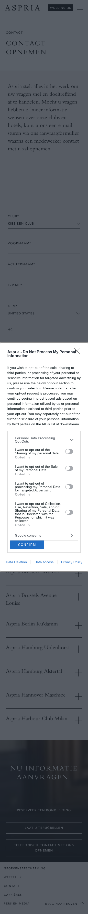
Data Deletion (16, 562)
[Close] (78, 352)
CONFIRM (27, 545)
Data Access (44, 562)
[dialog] (44, 457)
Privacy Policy (71, 562)
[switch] (69, 451)
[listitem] (44, 439)
